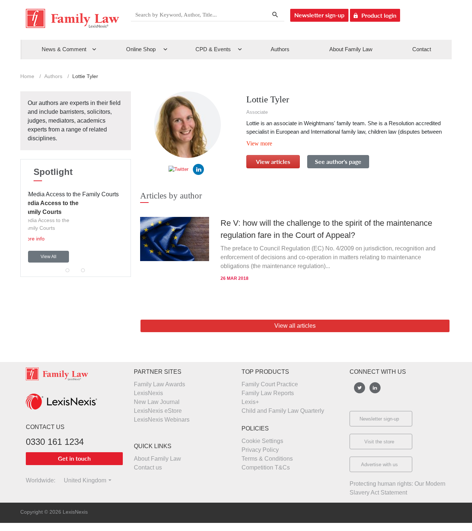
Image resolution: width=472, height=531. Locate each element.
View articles (273, 161)
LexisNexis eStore (158, 411)
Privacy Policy (260, 450)
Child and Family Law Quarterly (283, 411)
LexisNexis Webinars (162, 419)
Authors (280, 49)
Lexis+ (250, 402)
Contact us (148, 467)
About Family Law (350, 49)
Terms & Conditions (267, 459)
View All (48, 256)
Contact (421, 49)
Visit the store (379, 441)
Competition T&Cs (266, 467)
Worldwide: (37, 480)
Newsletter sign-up (319, 14)
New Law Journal (157, 402)
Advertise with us (379, 464)
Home (27, 76)
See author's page (338, 161)
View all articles (295, 326)
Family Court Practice (270, 384)
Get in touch (74, 458)
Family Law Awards (159, 384)
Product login (378, 15)
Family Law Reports (268, 393)
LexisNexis (148, 393)
